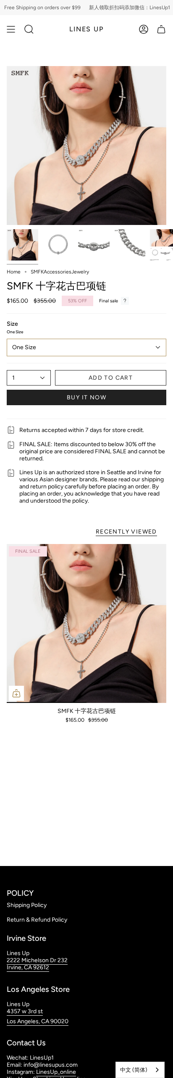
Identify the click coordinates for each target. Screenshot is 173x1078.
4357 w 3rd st (25, 1011)
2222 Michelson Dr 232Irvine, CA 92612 (37, 964)
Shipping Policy (27, 905)
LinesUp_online (56, 1071)
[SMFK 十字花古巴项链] (86, 623)
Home (14, 272)
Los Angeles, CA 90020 (37, 1021)
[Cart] (161, 29)
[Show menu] (11, 29)
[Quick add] (16, 693)
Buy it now (86, 397)
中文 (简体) (133, 1070)
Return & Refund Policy (37, 919)
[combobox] (140, 1070)
